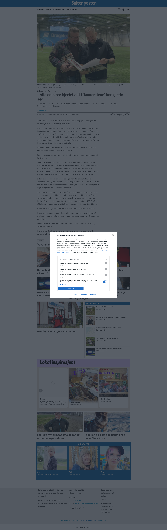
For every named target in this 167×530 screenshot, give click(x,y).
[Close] (113, 235)
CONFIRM (71, 288)
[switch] (105, 263)
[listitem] (83, 259)
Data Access (83, 294)
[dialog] (83, 265)
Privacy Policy (93, 294)
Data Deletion (73, 294)
